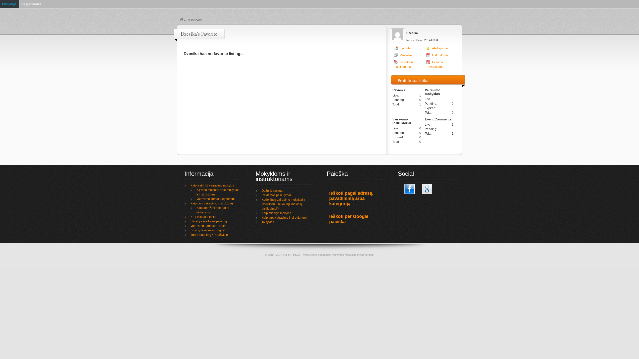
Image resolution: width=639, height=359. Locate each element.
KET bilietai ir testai (203, 217)
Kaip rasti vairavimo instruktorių (211, 203)
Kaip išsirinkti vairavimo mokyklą (212, 185)
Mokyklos (406, 55)
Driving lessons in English (208, 230)
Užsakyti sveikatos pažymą (208, 221)
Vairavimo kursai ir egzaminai (216, 199)
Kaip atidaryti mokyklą (276, 213)
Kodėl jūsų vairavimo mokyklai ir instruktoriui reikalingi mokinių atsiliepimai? (283, 204)
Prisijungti (9, 4)
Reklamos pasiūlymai (276, 195)
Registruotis (31, 4)
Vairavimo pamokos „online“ (209, 226)
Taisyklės (268, 222)
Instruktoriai (440, 55)
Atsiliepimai (440, 48)
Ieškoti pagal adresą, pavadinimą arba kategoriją (351, 198)
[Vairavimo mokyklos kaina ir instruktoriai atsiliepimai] (181, 20)
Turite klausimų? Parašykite (209, 235)
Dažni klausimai (272, 190)
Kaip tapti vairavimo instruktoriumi (284, 217)
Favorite (405, 48)
